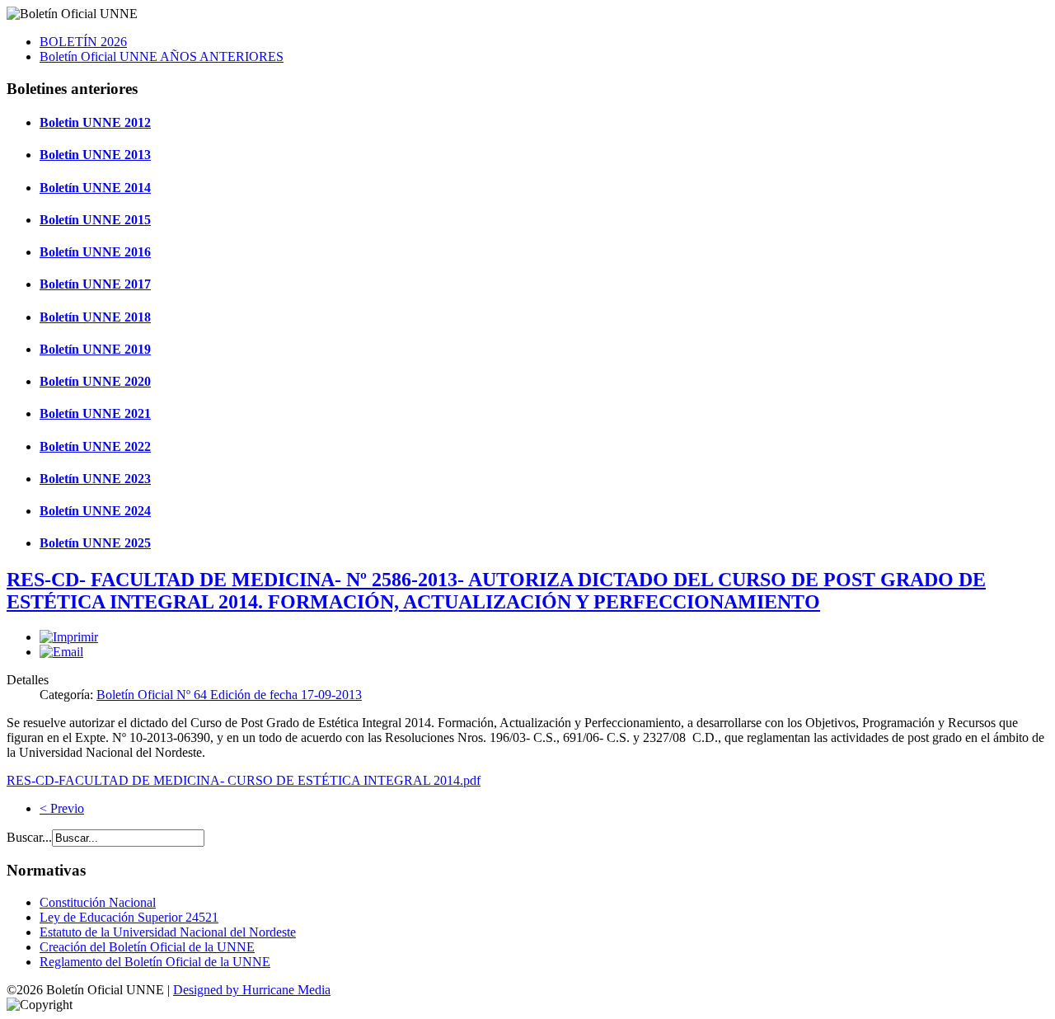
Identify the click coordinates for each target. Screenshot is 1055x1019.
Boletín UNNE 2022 (95, 446)
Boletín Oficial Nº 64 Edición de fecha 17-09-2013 (229, 695)
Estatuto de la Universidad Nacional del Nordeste (168, 932)
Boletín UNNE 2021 (95, 413)
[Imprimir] (69, 637)
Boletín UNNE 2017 (95, 284)
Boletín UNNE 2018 (95, 317)
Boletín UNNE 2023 (95, 479)
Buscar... (29, 837)
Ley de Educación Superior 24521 (129, 917)
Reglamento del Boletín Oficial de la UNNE (155, 962)
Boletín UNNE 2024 (95, 511)
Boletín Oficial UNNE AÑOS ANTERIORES (162, 56)
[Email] (61, 652)
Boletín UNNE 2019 (95, 349)
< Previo (62, 808)
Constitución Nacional (98, 902)
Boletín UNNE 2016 (95, 252)
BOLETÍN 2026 (83, 42)
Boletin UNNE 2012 (95, 122)
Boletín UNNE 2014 (95, 188)
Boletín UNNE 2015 (95, 220)
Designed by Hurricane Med (247, 990)
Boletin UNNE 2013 (95, 155)
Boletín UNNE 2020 (95, 381)
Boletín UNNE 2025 (95, 543)
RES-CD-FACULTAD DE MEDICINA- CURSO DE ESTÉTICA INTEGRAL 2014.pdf (244, 780)
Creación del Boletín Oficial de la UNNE (147, 947)
